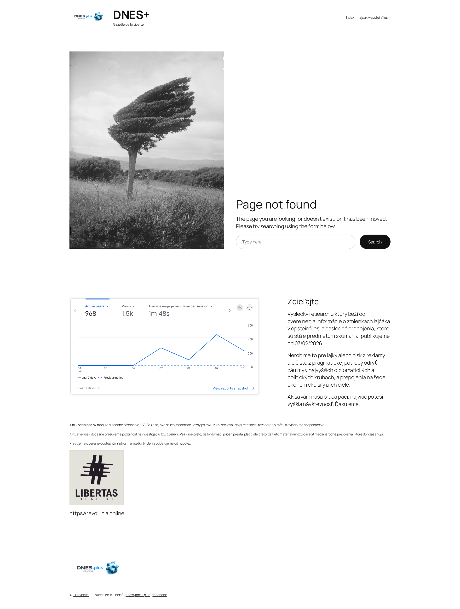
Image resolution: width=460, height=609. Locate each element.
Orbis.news (81, 594)
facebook (159, 594)
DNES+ (131, 14)
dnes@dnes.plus (138, 594)
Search (375, 242)
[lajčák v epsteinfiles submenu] (390, 17)
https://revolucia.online (96, 513)
